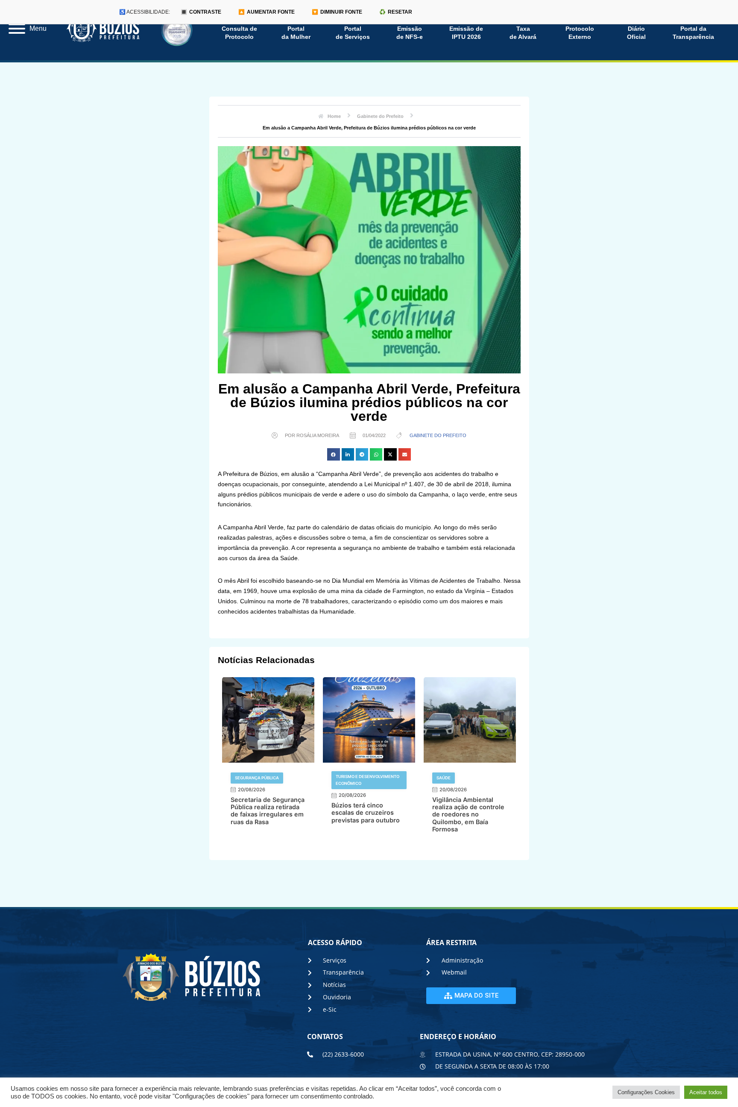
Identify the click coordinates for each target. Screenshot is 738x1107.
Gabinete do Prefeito (438, 435)
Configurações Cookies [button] (646, 1092)
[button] (333, 454)
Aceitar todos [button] (705, 1092)
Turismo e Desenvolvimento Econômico (367, 780)
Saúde (443, 777)
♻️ (395, 12)
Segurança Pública (257, 777)
